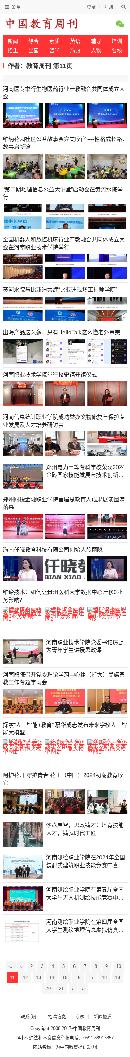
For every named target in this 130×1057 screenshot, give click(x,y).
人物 (96, 50)
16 (78, 977)
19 (117, 977)
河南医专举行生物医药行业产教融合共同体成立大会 (64, 93)
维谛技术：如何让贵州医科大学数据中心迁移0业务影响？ (62, 596)
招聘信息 (57, 1016)
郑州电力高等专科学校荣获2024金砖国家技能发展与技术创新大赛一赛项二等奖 (85, 471)
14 (51, 977)
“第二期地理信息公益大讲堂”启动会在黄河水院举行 (63, 193)
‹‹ (10, 966)
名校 (117, 50)
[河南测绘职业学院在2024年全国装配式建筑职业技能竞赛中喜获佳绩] (23, 866)
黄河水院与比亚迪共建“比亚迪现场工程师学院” (60, 290)
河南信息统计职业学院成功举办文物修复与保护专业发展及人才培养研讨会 (64, 421)
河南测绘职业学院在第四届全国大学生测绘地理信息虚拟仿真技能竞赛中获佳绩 (85, 926)
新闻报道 (103, 1016)
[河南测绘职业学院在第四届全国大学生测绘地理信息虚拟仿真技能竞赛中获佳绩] (23, 930)
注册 (108, 6)
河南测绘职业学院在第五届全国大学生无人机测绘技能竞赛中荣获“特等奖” (85, 894)
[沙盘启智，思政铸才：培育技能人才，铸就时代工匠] (23, 834)
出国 (33, 50)
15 (64, 977)
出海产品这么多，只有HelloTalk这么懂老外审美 (61, 332)
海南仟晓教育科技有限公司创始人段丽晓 (53, 550)
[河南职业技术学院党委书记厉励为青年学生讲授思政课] (23, 651)
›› (83, 988)
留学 (54, 50)
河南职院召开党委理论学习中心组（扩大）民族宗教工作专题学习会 (64, 678)
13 (38, 977)
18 (104, 977)
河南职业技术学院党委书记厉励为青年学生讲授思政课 (85, 646)
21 (61, 988)
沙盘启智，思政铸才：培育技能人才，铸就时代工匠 (85, 829)
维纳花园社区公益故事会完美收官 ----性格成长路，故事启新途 (65, 143)
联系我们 (29, 1016)
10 (118, 966)
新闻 (13, 41)
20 (48, 988)
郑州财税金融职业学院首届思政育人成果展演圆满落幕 (64, 503)
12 (25, 977)
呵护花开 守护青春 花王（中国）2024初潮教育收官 (63, 779)
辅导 (96, 41)
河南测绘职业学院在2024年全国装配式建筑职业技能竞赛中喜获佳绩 (85, 861)
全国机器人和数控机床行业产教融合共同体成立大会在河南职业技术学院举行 (64, 243)
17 (91, 977)
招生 (13, 50)
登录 (91, 6)
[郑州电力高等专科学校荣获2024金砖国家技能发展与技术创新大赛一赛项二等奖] (23, 476)
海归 (75, 50)
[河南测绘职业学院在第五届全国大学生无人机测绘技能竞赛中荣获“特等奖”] (23, 898)
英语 (75, 41)
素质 (54, 41)
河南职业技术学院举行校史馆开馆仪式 (50, 375)
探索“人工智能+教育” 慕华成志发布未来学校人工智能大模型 (65, 729)
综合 (33, 41)
